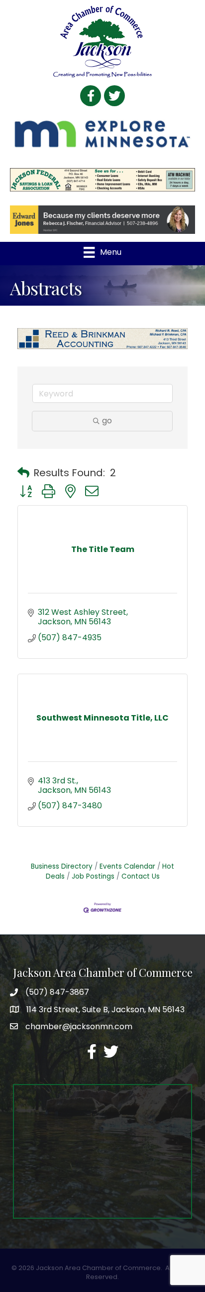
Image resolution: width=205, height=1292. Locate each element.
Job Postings (93, 876)
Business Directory (62, 866)
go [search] (107, 420)
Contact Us (140, 876)
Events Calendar (127, 866)
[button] (23, 473)
